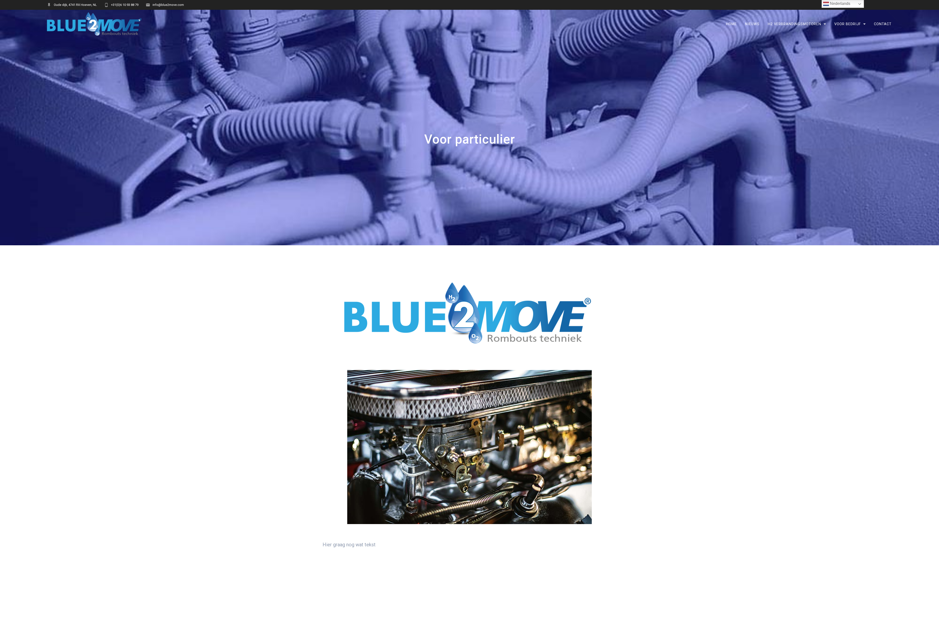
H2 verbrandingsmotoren (794, 24)
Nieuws (752, 24)
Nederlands (839, 3)
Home (731, 24)
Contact (883, 24)
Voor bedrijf (847, 24)
